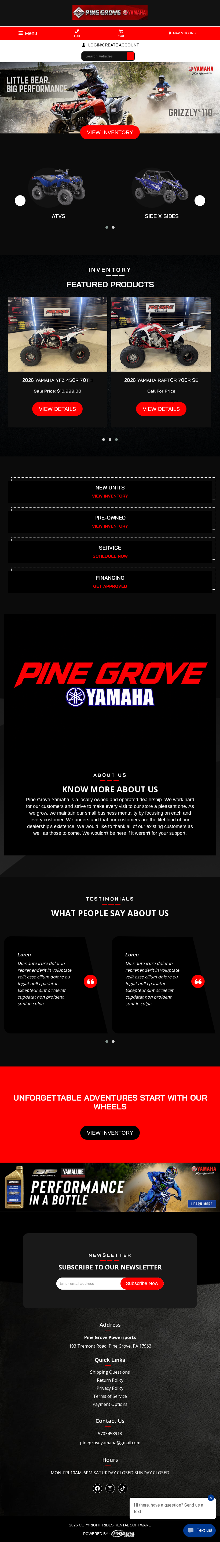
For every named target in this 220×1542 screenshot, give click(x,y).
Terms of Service (110, 1396)
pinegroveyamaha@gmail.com (110, 1443)
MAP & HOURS (184, 33)
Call (77, 36)
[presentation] (20, 200)
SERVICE (110, 547)
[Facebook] (97, 1488)
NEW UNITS (110, 487)
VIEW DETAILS (57, 409)
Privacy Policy (110, 1388)
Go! (131, 54)
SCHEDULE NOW (110, 556)
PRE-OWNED (110, 517)
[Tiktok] (122, 1488)
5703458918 (110, 1433)
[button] (107, 227)
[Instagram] (110, 1488)
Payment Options (110, 1404)
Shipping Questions (110, 1372)
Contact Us (110, 1420)
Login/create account (113, 45)
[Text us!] (199, 1531)
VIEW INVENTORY (110, 132)
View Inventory (110, 1133)
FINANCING (110, 577)
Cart (121, 36)
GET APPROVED (110, 586)
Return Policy (110, 1380)
